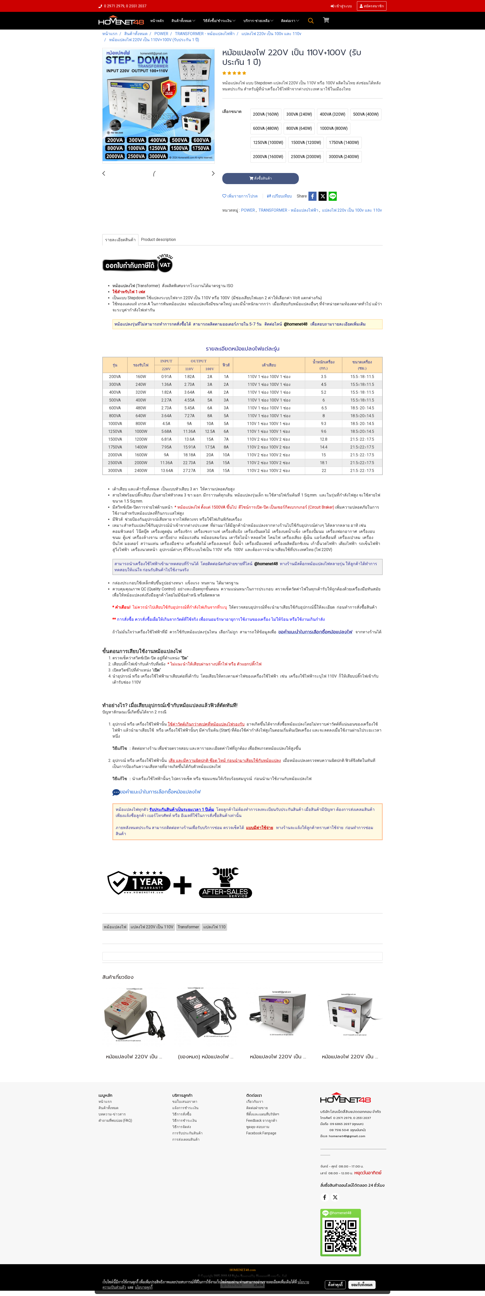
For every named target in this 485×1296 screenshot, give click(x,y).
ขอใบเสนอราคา (184, 1102)
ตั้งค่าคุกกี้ (335, 1284)
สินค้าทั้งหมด (182, 21)
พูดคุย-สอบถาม (257, 1127)
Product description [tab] (158, 239)
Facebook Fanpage (261, 1133)
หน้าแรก (105, 1102)
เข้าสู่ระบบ (343, 5)
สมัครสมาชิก (373, 5)
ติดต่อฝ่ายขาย (257, 1108)
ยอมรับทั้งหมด (362, 1284)
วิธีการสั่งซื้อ (181, 1114)
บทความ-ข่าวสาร (112, 1114)
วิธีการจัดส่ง (181, 1127)
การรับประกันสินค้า (187, 1133)
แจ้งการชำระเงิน (185, 1108)
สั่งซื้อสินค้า (262, 178)
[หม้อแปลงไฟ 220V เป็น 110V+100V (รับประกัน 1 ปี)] (158, 106)
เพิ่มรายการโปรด (242, 196)
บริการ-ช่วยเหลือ (257, 21)
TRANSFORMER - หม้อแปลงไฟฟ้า (289, 210)
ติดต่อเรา (288, 21)
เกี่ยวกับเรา (254, 1102)
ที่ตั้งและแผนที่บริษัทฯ (262, 1114)
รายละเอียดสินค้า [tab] (120, 239)
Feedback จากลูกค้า (261, 1120)
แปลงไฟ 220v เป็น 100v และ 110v (352, 210)
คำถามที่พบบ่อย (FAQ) (115, 1120)
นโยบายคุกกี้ (144, 1287)
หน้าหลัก (157, 21)
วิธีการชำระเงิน (184, 1120)
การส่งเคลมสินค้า (186, 1139)
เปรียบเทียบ (281, 196)
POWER (248, 210)
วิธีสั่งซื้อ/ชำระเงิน (217, 21)
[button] (311, 21)
